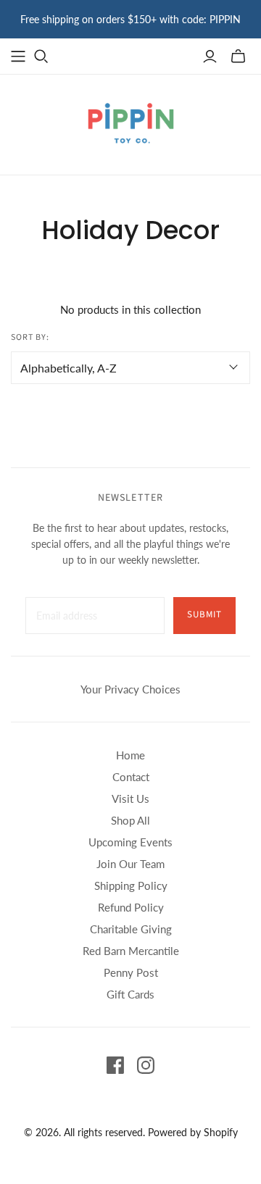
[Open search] (41, 56)
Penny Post (131, 972)
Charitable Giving (131, 928)
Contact (130, 776)
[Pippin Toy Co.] (131, 121)
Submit (204, 614)
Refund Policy (131, 907)
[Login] (210, 56)
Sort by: (30, 337)
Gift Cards (130, 994)
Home (130, 755)
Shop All (130, 820)
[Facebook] (115, 1065)
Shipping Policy (130, 885)
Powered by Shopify (193, 1132)
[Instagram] (145, 1065)
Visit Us (130, 798)
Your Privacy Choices (130, 689)
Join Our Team (130, 863)
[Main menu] (18, 56)
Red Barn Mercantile (131, 950)
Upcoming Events (130, 842)
